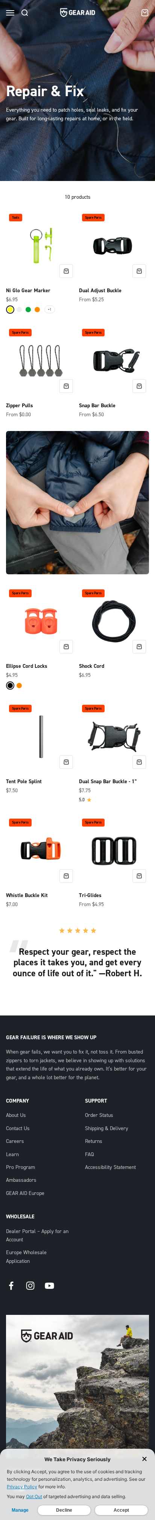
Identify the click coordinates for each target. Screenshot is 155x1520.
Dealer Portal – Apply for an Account (37, 1235)
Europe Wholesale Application (26, 1256)
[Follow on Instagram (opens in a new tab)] (30, 1286)
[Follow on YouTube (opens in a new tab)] (49, 1286)
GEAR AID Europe (25, 1193)
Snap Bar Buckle (97, 405)
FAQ (89, 1154)
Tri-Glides (90, 895)
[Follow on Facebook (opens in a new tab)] (11, 1286)
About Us (16, 1115)
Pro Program (20, 1167)
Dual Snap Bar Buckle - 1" (108, 781)
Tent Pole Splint (24, 781)
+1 (50, 309)
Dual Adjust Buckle (100, 290)
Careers (15, 1141)
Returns (93, 1141)
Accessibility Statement (110, 1167)
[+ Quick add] (66, 271)
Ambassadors (21, 1180)
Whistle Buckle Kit (27, 895)
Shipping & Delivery (106, 1128)
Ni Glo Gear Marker (28, 290)
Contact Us (18, 1128)
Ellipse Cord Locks (26, 666)
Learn (12, 1154)
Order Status (99, 1115)
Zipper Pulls (19, 405)
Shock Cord (91, 666)
